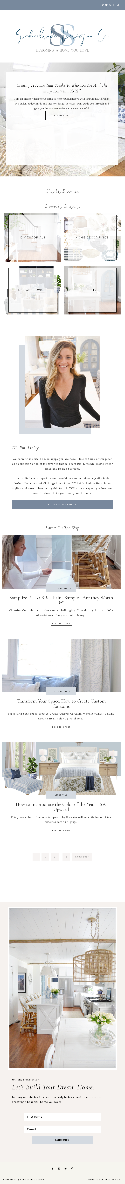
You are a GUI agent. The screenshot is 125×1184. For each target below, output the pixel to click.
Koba (118, 1180)
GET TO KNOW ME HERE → (62, 504)
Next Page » (82, 856)
